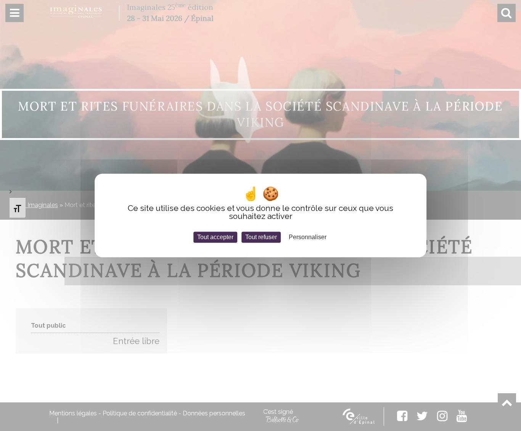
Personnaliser (307, 237)
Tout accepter (215, 237)
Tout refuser (261, 237)
